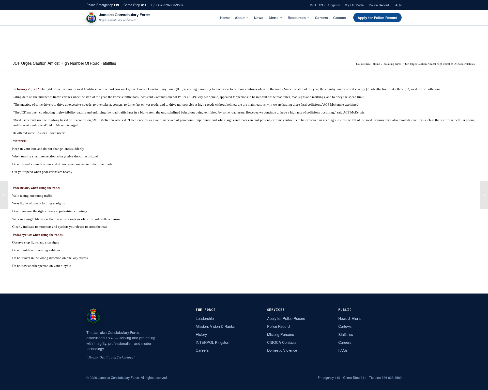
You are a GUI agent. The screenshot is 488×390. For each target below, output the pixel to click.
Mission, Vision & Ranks (215, 326)
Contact (339, 17)
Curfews (345, 326)
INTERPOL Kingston (325, 5)
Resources (297, 17)
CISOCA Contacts (281, 342)
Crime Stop (135, 4)
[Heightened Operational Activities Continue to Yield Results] (4, 195)
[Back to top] (477, 384)
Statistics (345, 334)
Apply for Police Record (377, 17)
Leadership (205, 318)
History (201, 334)
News (258, 17)
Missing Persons (280, 334)
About (240, 17)
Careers (321, 17)
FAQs (397, 5)
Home (225, 17)
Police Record (379, 5)
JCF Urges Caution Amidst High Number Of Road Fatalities (64, 63)
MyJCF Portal (354, 5)
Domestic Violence (282, 350)
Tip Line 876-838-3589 (167, 5)
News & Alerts (349, 318)
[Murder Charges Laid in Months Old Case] (484, 195)
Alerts (273, 17)
